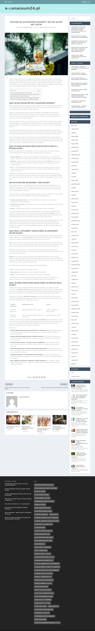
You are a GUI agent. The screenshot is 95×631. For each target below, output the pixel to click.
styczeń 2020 (74, 338)
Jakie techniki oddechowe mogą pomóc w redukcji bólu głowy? (24, 99)
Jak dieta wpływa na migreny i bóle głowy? (20, 96)
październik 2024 (75, 184)
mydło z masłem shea (41, 550)
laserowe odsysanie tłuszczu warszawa (46, 517)
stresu (46, 112)
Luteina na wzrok (40, 527)
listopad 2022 (74, 217)
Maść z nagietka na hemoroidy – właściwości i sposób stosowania (27, 360)
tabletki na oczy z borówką (43, 599)
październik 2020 (75, 308)
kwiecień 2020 (74, 330)
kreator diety (54, 514)
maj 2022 (73, 239)
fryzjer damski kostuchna (42, 498)
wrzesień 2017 (74, 349)
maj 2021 (73, 283)
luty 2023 (73, 206)
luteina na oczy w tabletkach (43, 524)
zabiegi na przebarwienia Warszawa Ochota (47, 622)
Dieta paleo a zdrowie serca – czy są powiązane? (17, 504)
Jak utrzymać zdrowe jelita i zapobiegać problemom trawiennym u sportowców (79, 397)
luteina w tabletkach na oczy (43, 531)
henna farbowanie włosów (42, 508)
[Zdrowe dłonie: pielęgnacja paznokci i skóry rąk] (29, 419)
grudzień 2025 (75, 147)
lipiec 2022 (74, 231)
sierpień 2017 (74, 353)
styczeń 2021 (74, 297)
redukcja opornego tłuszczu (43, 583)
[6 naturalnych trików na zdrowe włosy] (13, 419)
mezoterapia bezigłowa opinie (43, 540)
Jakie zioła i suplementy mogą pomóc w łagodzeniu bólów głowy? (25, 97)
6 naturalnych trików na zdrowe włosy (13, 427)
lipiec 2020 (74, 319)
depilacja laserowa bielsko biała (44, 485)
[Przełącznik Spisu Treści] (38, 91)
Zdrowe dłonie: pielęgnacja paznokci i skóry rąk (28, 428)
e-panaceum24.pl (28, 27)
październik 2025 (75, 154)
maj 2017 (73, 363)
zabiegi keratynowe (40, 619)
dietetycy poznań (40, 491)
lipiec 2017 (74, 356)
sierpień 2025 (74, 162)
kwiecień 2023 (74, 198)
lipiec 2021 (74, 275)
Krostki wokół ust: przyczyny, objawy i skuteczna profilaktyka (79, 36)
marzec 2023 (74, 202)
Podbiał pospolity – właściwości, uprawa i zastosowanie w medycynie (79, 455)
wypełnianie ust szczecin (42, 613)
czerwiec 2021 (74, 279)
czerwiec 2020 (74, 323)
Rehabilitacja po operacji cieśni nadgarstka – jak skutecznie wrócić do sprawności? (79, 42)
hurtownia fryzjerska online (43, 511)
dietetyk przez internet (42, 494)
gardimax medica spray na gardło (44, 501)
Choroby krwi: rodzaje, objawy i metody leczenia (79, 90)
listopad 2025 (74, 151)
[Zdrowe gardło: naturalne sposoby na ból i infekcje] (59, 419)
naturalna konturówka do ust (44, 560)
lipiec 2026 (74, 125)
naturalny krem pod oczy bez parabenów (47, 570)
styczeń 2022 (74, 253)
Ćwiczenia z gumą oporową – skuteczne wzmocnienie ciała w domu (28, 348)
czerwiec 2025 (74, 169)
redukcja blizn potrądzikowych (44, 580)
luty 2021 (73, 294)
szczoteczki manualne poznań (44, 596)
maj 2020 (73, 327)
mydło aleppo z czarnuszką (43, 547)
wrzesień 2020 (74, 312)
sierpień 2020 (74, 316)
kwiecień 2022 (74, 242)
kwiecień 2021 (74, 286)
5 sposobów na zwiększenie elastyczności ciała (78, 101)
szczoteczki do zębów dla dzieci (44, 593)
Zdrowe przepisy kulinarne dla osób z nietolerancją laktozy (79, 386)
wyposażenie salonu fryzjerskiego (44, 616)
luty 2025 (73, 176)
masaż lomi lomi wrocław (42, 534)
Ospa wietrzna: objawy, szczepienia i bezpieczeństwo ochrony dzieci (78, 56)
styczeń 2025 (74, 180)
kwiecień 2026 (74, 136)
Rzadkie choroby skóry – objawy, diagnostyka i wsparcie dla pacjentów (82, 431)
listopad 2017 (74, 341)
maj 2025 (73, 173)
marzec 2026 (74, 140)
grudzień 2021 (75, 257)
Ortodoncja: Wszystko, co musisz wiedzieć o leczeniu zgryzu (26, 354)
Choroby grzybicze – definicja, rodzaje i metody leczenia (79, 106)
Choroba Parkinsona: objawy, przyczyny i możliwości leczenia (26, 336)
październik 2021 (75, 264)
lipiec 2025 (74, 165)
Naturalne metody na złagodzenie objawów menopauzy (16, 508)
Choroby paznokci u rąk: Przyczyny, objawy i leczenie (44, 430)
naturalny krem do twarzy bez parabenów (47, 567)
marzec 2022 (74, 246)
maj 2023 (73, 195)
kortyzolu (49, 161)
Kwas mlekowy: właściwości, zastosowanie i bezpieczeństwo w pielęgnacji (80, 68)
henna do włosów (40, 504)
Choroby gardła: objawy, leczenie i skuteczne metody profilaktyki (16, 484)
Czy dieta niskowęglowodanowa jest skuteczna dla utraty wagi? (18, 494)
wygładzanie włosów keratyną (44, 609)
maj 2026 (73, 132)
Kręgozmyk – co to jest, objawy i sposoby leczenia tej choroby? (82, 420)
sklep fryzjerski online (41, 586)
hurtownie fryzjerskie (41, 514)
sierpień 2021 (74, 272)
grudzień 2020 (75, 301)
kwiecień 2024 (74, 191)
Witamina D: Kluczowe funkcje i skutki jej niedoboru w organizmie (18, 499)
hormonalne (29, 237)
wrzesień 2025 (74, 158)
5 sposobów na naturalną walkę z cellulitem (78, 467)
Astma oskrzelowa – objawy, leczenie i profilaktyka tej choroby (18, 513)
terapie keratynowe (40, 606)
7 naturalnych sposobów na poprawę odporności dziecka (79, 409)
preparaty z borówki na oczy (43, 576)
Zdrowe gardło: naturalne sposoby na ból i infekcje (59, 428)
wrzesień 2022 (74, 224)
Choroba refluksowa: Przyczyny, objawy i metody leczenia (17, 489)
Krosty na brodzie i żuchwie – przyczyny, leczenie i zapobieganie (27, 342)
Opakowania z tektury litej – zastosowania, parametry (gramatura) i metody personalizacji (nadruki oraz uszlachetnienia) (78, 29)
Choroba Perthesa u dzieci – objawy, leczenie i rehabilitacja (79, 73)
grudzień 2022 (75, 213)
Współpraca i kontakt (64, 8)
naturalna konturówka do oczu (44, 557)
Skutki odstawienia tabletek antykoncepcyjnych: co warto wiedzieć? (79, 442)
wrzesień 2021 (74, 268)
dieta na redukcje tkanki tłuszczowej (46, 488)
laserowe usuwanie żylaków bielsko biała (47, 521)
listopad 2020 (74, 305)
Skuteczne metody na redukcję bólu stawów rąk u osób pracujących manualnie (18, 518)
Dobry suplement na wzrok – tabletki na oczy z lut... (24, 2)
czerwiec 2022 (74, 235)
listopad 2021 (74, 261)
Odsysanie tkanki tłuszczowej (43, 573)
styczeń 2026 (74, 143)
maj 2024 (73, 187)
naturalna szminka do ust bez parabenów (47, 563)
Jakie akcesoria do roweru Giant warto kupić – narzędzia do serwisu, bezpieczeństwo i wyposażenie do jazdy (79, 49)
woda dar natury (53, 606)
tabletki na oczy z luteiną (42, 603)
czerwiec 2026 (74, 129)
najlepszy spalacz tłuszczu (43, 553)
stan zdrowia (52, 213)
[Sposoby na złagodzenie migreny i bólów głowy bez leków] (36, 54)
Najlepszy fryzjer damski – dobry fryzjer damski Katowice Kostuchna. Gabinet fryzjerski (79, 96)
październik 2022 (75, 220)
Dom (53, 8)
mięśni (16, 123)
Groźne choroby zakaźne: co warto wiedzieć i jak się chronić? (79, 78)
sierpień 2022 (74, 228)
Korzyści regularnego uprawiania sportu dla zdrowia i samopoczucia (28, 330)
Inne (75, 8)
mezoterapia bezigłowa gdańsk (44, 537)
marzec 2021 (74, 290)
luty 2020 (73, 334)
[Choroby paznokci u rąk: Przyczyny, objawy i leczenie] (44, 420)
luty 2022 (73, 250)
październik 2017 (75, 345)
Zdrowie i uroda (84, 8)
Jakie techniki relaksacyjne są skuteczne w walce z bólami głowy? (25, 94)
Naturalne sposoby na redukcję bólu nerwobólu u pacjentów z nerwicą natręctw (79, 84)
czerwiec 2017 (74, 360)
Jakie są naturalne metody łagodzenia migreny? (21, 93)
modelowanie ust (40, 544)
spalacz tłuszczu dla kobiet (43, 590)
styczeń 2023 (74, 209)
